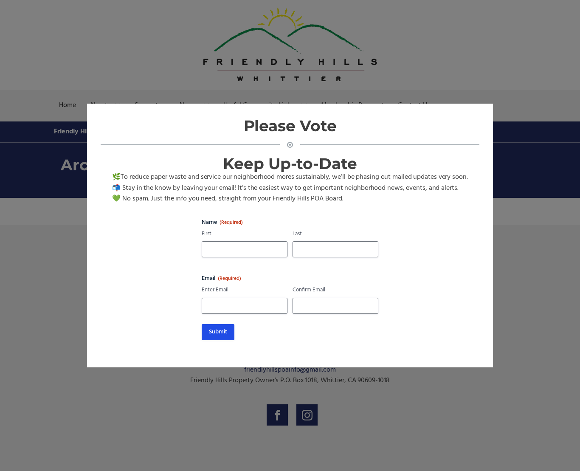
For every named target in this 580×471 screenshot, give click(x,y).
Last (297, 234)
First (206, 234)
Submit (218, 332)
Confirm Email (309, 290)
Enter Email (215, 290)
